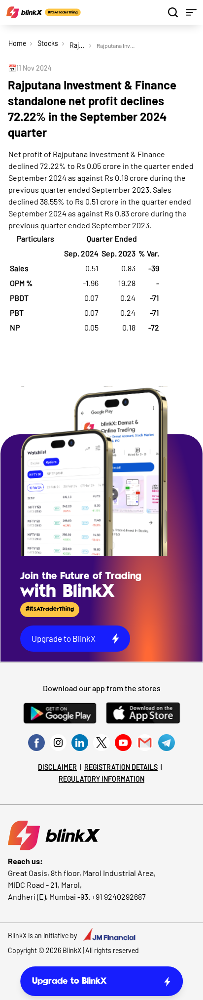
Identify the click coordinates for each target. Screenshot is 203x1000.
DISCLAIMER (57, 767)
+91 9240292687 (119, 896)
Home (17, 43)
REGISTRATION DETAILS (121, 767)
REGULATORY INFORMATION (101, 779)
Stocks (47, 43)
